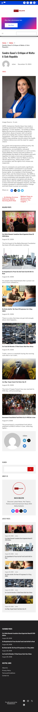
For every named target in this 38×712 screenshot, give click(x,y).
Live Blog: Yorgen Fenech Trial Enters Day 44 (14, 382)
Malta (11, 43)
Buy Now (11, 25)
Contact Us (5, 675)
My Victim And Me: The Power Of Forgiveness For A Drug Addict (17, 310)
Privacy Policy (6, 670)
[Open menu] (2, 33)
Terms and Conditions (8, 673)
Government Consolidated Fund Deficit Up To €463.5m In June (18, 417)
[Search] (30, 469)
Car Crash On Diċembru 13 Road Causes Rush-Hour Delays (17, 346)
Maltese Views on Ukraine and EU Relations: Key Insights (26, 199)
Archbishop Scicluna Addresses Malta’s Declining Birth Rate (10, 199)
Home (4, 43)
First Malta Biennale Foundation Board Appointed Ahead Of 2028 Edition (18, 235)
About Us (5, 668)
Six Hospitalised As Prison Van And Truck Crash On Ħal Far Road (18, 272)
